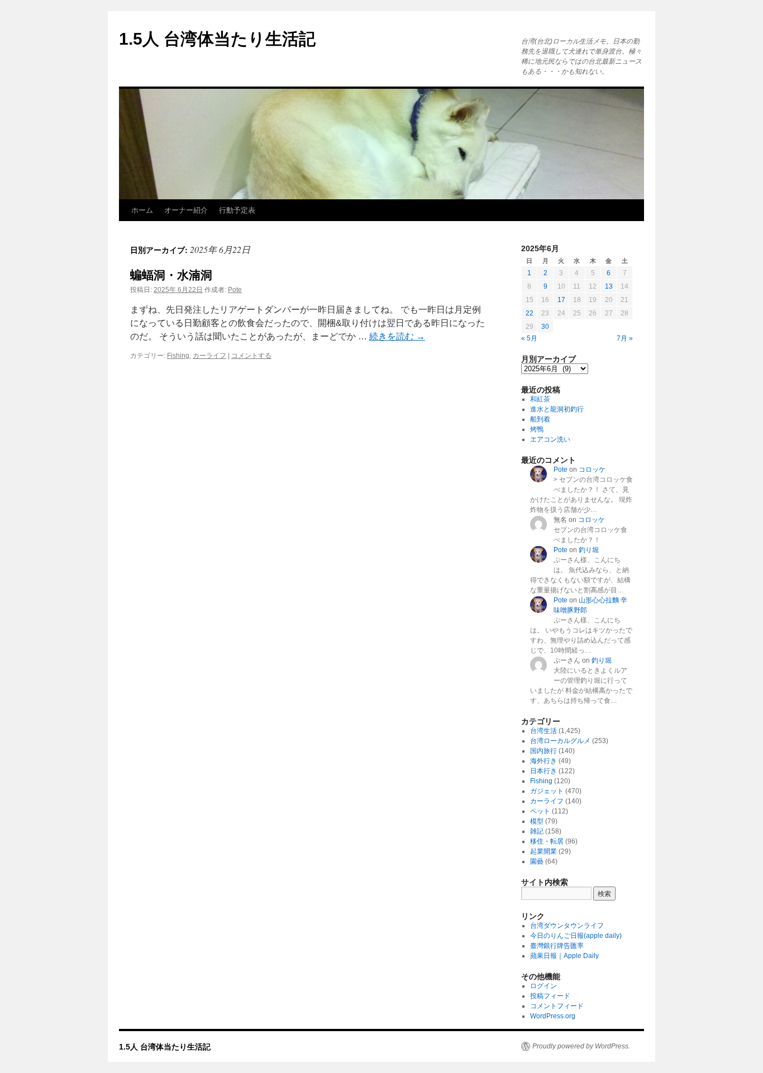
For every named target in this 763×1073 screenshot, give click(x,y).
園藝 (536, 861)
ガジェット (547, 791)
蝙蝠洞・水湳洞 (171, 275)
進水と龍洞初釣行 (557, 409)
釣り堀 (589, 550)
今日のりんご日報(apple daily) (576, 936)
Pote (235, 290)
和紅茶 (540, 399)
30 (545, 326)
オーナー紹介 (186, 210)
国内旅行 (543, 751)
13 (609, 286)
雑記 (536, 831)
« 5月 (529, 338)
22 (529, 313)
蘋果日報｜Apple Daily (564, 956)
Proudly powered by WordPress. (581, 1046)
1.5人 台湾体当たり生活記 (217, 39)
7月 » (625, 338)
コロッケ (592, 469)
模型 (536, 821)
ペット (540, 811)
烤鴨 (536, 429)
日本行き (543, 771)
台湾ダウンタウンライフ (567, 926)
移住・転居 (547, 841)
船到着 (540, 419)
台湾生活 (543, 731)
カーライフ (209, 356)
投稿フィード (550, 996)
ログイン (543, 986)
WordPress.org (552, 1016)
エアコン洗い (550, 439)
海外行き (543, 761)
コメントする (251, 356)
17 (561, 300)
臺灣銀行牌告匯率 (557, 946)
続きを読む (397, 336)
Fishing (178, 356)
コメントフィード (557, 1006)
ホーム (142, 210)
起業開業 (543, 851)
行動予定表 (237, 210)
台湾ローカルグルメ (560, 741)
